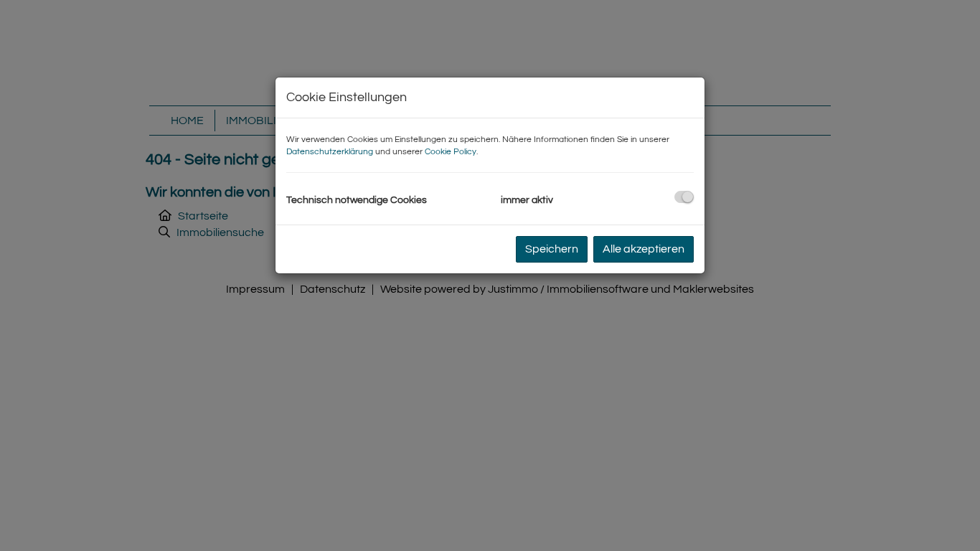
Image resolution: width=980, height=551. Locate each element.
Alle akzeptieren (643, 249)
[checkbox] (684, 197)
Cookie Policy (450, 151)
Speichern (551, 249)
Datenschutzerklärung (329, 151)
